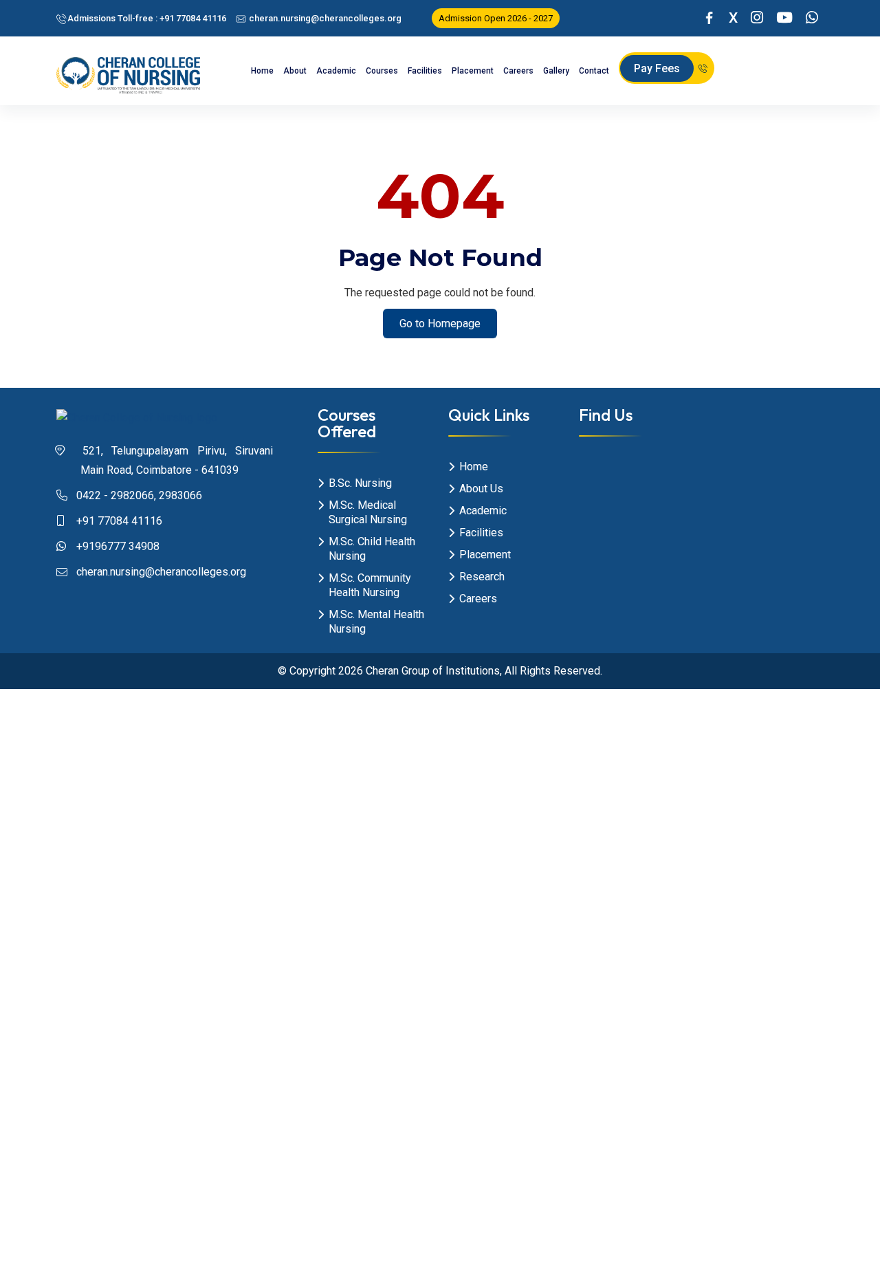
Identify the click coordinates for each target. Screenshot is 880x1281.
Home (262, 71)
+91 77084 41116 (119, 520)
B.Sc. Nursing (360, 483)
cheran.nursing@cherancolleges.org (324, 18)
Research (482, 576)
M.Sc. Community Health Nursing (370, 585)
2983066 (180, 495)
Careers (518, 71)
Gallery (556, 71)
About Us (481, 488)
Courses (382, 71)
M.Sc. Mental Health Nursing (376, 621)
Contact (594, 71)
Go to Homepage (440, 323)
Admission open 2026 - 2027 (496, 18)
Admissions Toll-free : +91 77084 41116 (146, 18)
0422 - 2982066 (115, 495)
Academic (336, 71)
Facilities (425, 71)
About (295, 71)
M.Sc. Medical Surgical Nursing (368, 512)
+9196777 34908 (118, 546)
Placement (473, 71)
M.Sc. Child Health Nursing (372, 548)
